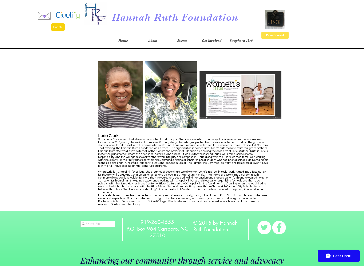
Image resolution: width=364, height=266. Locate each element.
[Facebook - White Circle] (279, 227)
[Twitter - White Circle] (264, 227)
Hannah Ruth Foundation (175, 17)
